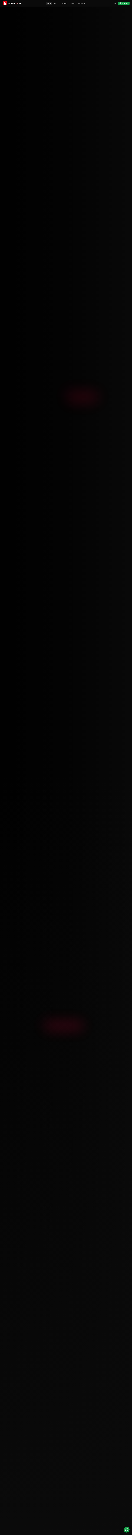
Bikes (55, 3)
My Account (81, 3)
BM (115, 3)
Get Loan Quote (62, 796)
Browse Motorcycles (40, 796)
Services (64, 3)
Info (72, 3)
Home (49, 3)
